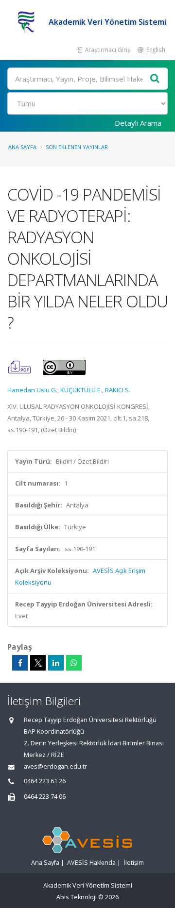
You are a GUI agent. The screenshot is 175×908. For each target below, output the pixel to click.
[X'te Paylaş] (38, 663)
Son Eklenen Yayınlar (77, 147)
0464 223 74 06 (45, 796)
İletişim (133, 862)
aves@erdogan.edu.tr (55, 766)
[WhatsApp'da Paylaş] (74, 663)
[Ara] (155, 79)
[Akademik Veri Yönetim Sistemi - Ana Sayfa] (28, 22)
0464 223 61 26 (45, 781)
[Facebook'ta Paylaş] (20, 663)
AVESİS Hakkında (91, 862)
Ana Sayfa (22, 147)
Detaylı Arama (138, 123)
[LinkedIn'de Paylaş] (56, 663)
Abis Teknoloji (76, 897)
